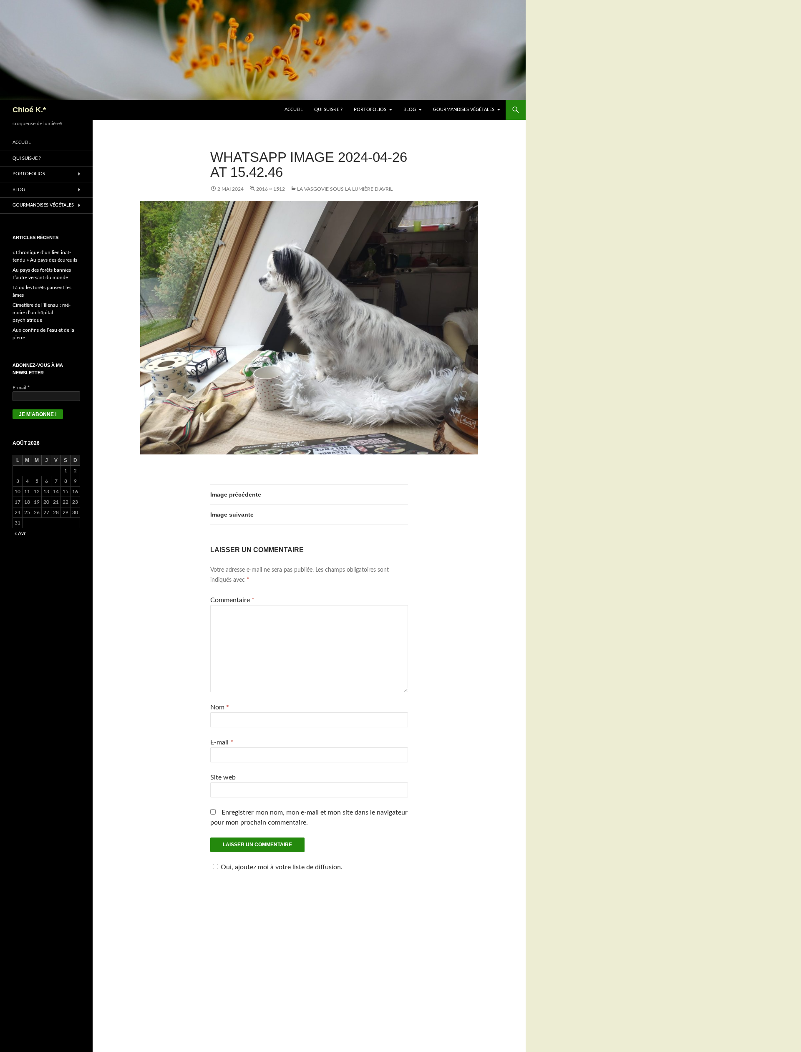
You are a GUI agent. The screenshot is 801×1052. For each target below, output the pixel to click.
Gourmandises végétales (463, 109)
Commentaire (232, 600)
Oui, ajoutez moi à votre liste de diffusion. (282, 867)
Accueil (294, 109)
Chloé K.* (29, 110)
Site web (223, 777)
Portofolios (370, 109)
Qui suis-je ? (328, 109)
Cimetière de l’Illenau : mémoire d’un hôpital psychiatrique (42, 313)
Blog (409, 109)
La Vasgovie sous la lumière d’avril (345, 189)
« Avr (20, 533)
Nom (219, 707)
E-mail (221, 742)
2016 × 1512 (270, 189)
